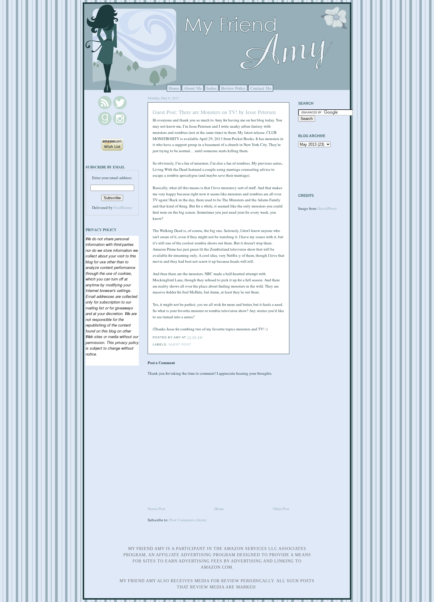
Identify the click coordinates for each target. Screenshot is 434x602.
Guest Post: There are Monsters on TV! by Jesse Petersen (214, 112)
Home (174, 88)
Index (211, 88)
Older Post (281, 508)
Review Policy (233, 88)
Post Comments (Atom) (187, 520)
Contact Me (260, 88)
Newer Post (156, 508)
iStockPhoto (327, 208)
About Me (193, 88)
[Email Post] (204, 337)
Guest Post (180, 344)
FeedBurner (123, 207)
